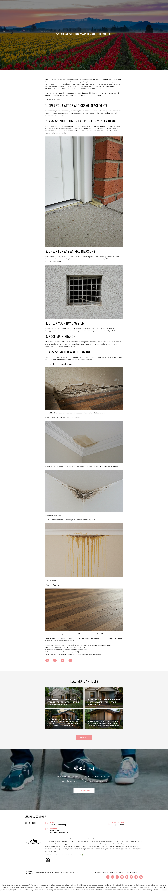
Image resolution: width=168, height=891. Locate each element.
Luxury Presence (70, 872)
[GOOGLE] (136, 877)
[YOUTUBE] (131, 877)
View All (84, 737)
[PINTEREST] (122, 877)
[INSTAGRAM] (112, 877)
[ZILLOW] (141, 877)
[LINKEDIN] (117, 877)
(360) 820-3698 (118, 825)
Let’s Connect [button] (84, 790)
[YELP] (126, 877)
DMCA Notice (132, 872)
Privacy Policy (118, 872)
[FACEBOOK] (108, 877)
